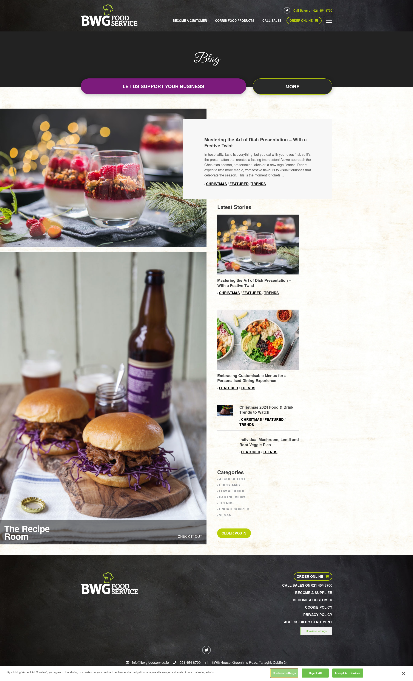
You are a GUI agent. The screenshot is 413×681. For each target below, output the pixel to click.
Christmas (216, 183)
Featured (239, 183)
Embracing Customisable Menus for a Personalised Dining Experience (252, 378)
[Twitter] (287, 10)
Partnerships (233, 496)
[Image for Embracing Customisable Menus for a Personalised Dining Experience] (258, 368)
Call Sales (271, 20)
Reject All (315, 673)
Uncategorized (234, 508)
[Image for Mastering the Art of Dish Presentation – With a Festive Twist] (258, 273)
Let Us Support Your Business (163, 86)
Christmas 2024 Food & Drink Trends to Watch (266, 409)
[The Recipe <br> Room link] (103, 398)
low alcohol (232, 490)
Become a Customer (190, 20)
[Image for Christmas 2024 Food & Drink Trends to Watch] (225, 414)
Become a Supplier (313, 592)
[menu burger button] (329, 20)
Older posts (234, 533)
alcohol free (233, 478)
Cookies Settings (316, 631)
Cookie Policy (318, 607)
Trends (258, 183)
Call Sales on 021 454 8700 (312, 10)
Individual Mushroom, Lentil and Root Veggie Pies (269, 442)
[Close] (403, 673)
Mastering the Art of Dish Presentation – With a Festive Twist (255, 142)
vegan (225, 515)
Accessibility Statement (308, 621)
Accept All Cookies (347, 673)
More (292, 86)
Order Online (301, 20)
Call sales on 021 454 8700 (307, 585)
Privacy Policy (317, 614)
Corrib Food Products (234, 20)
